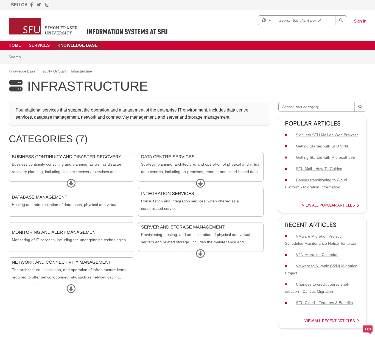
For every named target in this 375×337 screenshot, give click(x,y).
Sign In (360, 21)
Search (17, 56)
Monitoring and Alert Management (55, 232)
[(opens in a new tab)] (88, 26)
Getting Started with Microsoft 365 (325, 157)
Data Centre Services (168, 157)
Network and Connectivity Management (61, 262)
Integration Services (167, 193)
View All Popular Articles (329, 205)
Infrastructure (81, 71)
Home (15, 45)
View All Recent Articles (330, 321)
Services (39, 45)
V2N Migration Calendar (317, 254)
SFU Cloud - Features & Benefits (324, 302)
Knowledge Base (77, 45)
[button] (70, 184)
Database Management (39, 197)
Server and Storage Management (183, 227)
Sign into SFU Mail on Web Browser (327, 135)
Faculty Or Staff (53, 71)
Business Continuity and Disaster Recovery (66, 157)
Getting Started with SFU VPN (322, 146)
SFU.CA (19, 4)
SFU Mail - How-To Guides (319, 168)
